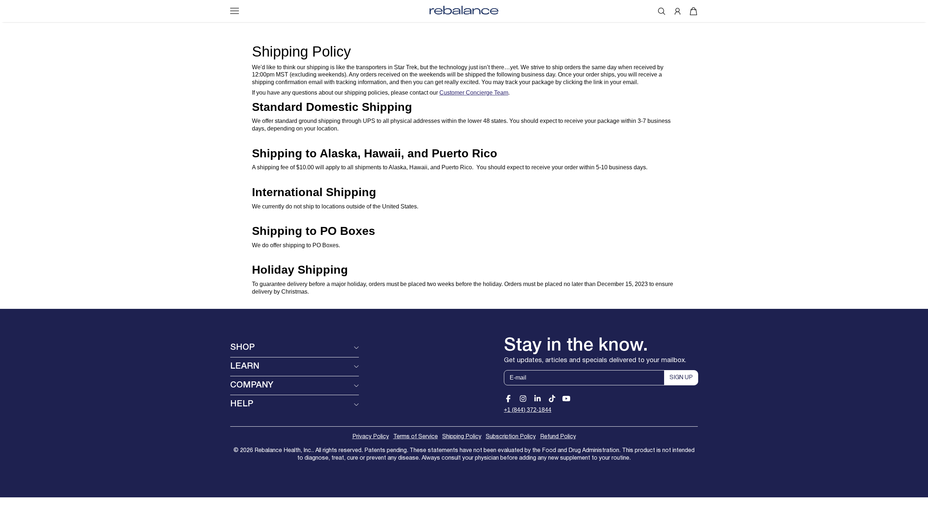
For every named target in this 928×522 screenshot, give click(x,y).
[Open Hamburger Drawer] (234, 11)
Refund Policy (558, 436)
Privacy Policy (370, 436)
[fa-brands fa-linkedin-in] (537, 399)
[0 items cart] (693, 11)
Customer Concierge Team (473, 93)
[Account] (677, 11)
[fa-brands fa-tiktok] (551, 399)
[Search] (661, 11)
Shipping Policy (461, 436)
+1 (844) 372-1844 (527, 410)
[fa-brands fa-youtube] (566, 399)
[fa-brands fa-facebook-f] (508, 399)
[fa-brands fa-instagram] (522, 399)
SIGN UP (681, 377)
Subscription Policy (511, 436)
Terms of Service (415, 436)
